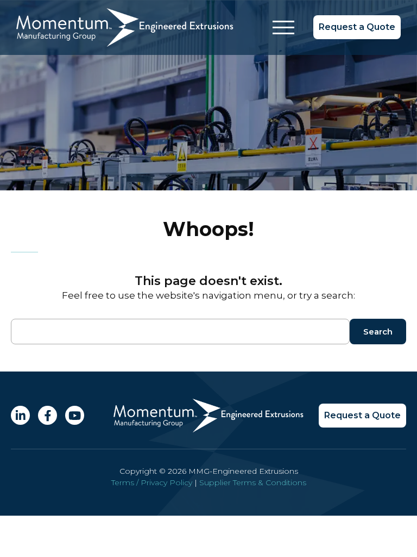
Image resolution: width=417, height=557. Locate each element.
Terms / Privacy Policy (151, 482)
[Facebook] (47, 415)
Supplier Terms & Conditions (252, 482)
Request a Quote (357, 27)
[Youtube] (74, 415)
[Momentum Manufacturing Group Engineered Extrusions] (124, 43)
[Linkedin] (20, 415)
